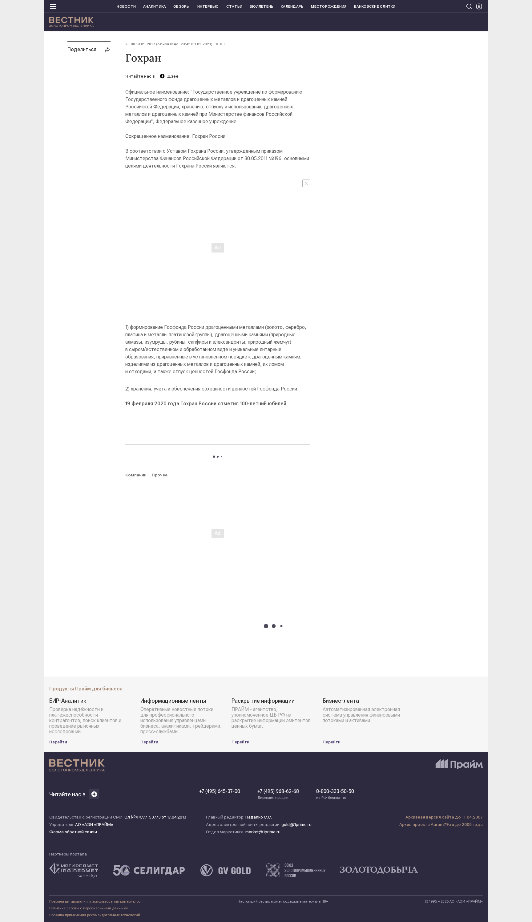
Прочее (159, 474)
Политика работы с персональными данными (88, 908)
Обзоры (181, 6)
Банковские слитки (375, 6)
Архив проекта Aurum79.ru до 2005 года (441, 824)
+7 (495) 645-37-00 (219, 791)
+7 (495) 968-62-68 (278, 794)
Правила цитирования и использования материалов (95, 901)
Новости (126, 6)
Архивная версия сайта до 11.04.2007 (444, 817)
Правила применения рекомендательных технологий (94, 915)
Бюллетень (261, 6)
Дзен (172, 76)
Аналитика (154, 6)
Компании (136, 474)
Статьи (234, 6)
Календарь (292, 6)
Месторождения (328, 6)
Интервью (208, 6)
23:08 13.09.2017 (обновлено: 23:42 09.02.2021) (168, 44)
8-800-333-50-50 (335, 794)
